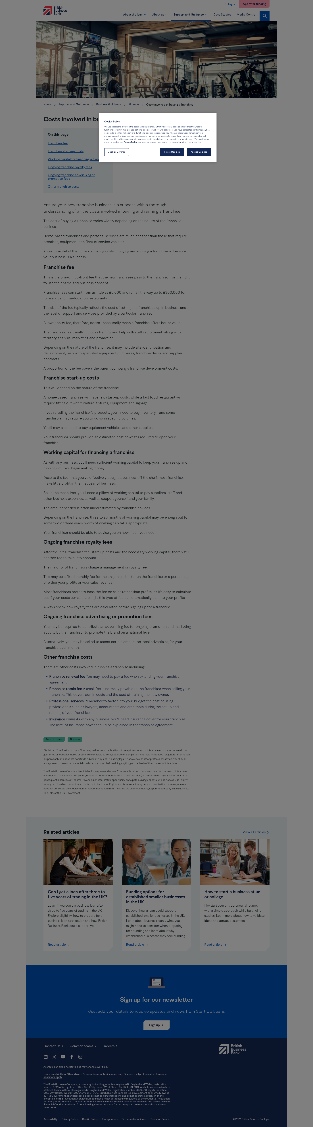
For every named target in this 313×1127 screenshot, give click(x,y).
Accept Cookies (199, 152)
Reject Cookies (172, 152)
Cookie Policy (130, 142)
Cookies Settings (116, 152)
